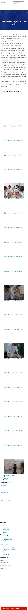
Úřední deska (6, 551)
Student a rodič (6, 527)
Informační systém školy (9, 475)
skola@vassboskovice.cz (5, 565)
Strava (5, 479)
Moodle (6, 478)
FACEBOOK (6, 554)
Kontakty (5, 532)
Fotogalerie (5, 531)
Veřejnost (5, 528)
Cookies (5, 550)
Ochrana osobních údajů (8, 547)
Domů (5, 12)
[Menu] (25, 6)
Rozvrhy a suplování (9, 476)
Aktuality (11, 12)
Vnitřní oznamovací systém (9, 549)
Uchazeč (5, 525)
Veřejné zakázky (6, 529)
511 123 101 (3, 564)
